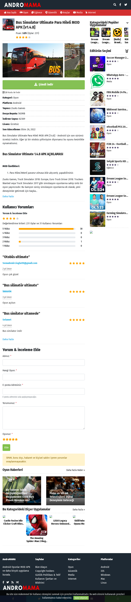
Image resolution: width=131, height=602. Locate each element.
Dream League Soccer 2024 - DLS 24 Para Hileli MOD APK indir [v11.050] (117, 178)
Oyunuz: (8, 434)
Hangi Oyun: (10, 370)
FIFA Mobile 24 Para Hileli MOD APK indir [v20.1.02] (117, 92)
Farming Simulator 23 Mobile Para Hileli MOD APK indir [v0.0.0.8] (117, 213)
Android (105, 566)
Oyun (25, 12)
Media (79, 12)
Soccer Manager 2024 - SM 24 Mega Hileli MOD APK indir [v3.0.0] (117, 57)
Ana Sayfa (11, 12)
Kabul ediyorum (81, 598)
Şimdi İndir (45, 84)
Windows (105, 574)
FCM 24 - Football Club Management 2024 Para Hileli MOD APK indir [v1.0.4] (117, 144)
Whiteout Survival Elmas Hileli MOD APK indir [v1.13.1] (117, 109)
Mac (103, 578)
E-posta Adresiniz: (13, 384)
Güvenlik (52, 12)
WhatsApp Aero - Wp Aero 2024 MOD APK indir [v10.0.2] (117, 75)
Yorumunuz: (10, 403)
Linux (104, 582)
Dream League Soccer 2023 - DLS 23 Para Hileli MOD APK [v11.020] (117, 195)
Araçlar (66, 12)
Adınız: (7, 356)
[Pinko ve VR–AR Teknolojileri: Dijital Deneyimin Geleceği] (65, 487)
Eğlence (38, 12)
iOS (102, 570)
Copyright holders (44, 570)
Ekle (6, 447)
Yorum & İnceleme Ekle (15, 213)
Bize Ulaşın (41, 566)
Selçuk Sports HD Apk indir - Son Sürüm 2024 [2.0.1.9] (117, 161)
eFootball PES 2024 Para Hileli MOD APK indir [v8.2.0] (117, 126)
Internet (91, 12)
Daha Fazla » (79, 509)
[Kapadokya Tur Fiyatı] (91, 231)
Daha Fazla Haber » (75, 470)
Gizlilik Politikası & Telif (47, 574)
